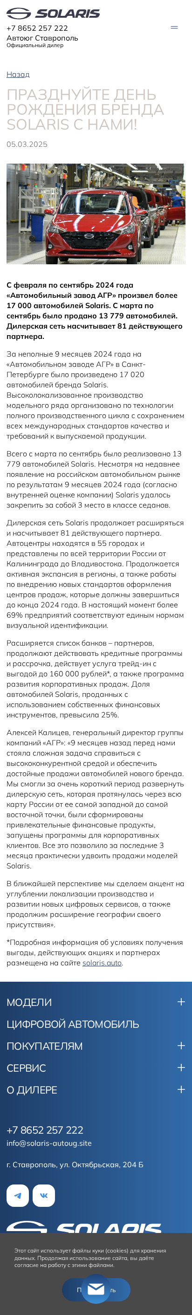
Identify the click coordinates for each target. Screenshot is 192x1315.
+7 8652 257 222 (37, 28)
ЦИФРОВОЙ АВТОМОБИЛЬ (73, 1024)
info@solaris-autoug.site (49, 1143)
